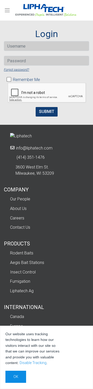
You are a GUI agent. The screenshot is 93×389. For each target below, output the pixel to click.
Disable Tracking (33, 363)
